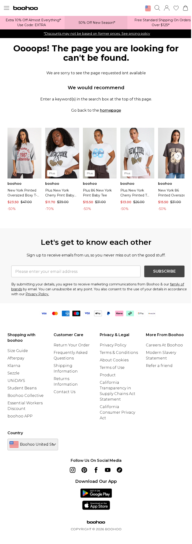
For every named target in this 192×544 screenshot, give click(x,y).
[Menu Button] (6, 8)
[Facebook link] (96, 470)
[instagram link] (72, 470)
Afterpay (15, 358)
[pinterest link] (84, 470)
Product (108, 375)
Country (15, 433)
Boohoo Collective (25, 395)
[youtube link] (108, 470)
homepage (110, 110)
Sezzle (13, 373)
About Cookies (114, 360)
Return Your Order (72, 345)
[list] (96, 170)
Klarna (13, 365)
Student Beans (22, 388)
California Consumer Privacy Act (117, 412)
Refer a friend (159, 365)
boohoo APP (20, 416)
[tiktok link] (119, 470)
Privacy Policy (113, 345)
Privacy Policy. (37, 294)
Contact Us (64, 392)
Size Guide (17, 350)
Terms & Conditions (119, 352)
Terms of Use (112, 367)
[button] (148, 8)
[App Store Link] (96, 499)
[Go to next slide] (178, 156)
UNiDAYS (16, 380)
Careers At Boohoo (164, 345)
